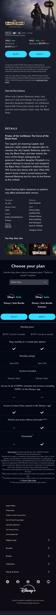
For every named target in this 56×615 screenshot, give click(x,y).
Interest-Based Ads (12, 534)
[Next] (51, 249)
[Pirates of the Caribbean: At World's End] (39, 249)
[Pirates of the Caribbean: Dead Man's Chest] (15, 249)
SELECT (16, 54)
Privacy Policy (10, 510)
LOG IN (49, 4)
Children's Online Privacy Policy (16, 515)
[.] (7, 581)
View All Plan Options (15, 90)
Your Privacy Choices (12, 530)
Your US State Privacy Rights (15, 520)
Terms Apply (12, 452)
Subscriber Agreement (13, 525)
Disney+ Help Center (29, 480)
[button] (28, 540)
